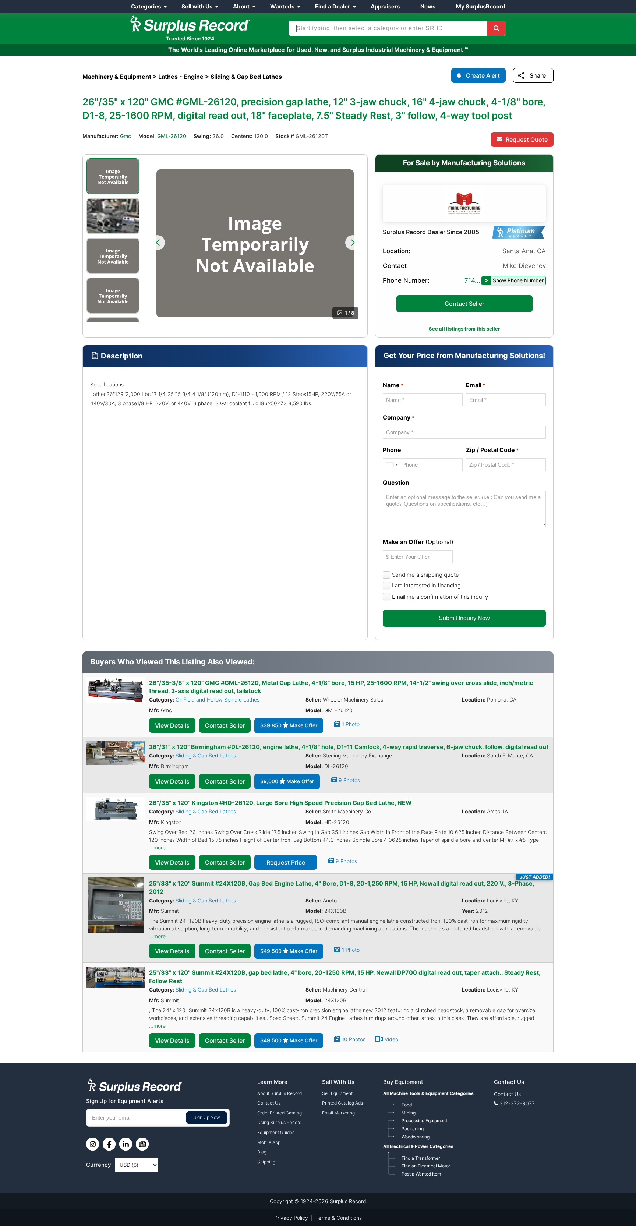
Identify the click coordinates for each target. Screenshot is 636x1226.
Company (398, 417)
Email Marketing (338, 1113)
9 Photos (349, 780)
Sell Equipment (337, 1093)
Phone (392, 449)
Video (391, 1039)
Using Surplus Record (279, 1122)
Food (407, 1104)
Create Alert (483, 75)
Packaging (413, 1128)
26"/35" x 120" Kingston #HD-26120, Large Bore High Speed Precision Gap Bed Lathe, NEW (280, 802)
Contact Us (268, 1103)
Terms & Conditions (338, 1218)
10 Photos (353, 1039)
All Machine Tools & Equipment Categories (428, 1093)
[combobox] (391, 465)
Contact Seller (464, 303)
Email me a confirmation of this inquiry (440, 596)
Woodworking (416, 1137)
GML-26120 (171, 136)
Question (396, 482)
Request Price (285, 862)
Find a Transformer (421, 1158)
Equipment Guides (275, 1132)
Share (538, 75)
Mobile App (268, 1142)
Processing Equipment (424, 1120)
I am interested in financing (426, 585)
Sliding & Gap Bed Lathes (206, 755)
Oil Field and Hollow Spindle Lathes (217, 699)
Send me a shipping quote (425, 574)
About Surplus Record (279, 1093)
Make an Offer (418, 541)
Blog (261, 1152)
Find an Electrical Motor (426, 1166)
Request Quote (527, 139)
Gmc (125, 136)
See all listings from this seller (464, 329)
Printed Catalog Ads (342, 1103)
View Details (172, 725)
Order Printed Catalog (279, 1113)
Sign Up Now (206, 1117)
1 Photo (351, 724)
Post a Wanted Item (421, 1174)
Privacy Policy (291, 1218)
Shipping (266, 1162)
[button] (157, 242)
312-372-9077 (517, 1103)
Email (475, 385)
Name (393, 385)
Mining (409, 1113)
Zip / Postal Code (492, 449)
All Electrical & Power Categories (418, 1146)
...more (157, 847)
